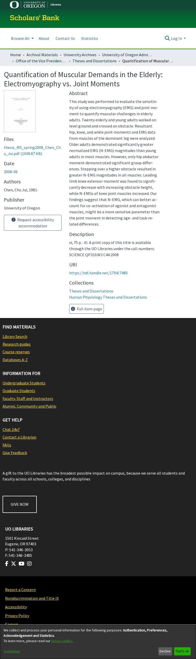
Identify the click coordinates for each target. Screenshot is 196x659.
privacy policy (61, 641)
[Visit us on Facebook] (6, 564)
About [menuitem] (44, 38)
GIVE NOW (20, 504)
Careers (11, 624)
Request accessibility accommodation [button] (35, 222)
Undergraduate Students (24, 382)
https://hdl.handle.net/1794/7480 (98, 272)
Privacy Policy (17, 615)
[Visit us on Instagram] (29, 564)
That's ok (182, 651)
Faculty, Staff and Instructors (28, 398)
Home (15, 54)
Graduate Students (19, 390)
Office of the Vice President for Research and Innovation (41, 60)
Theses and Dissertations (94, 60)
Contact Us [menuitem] (65, 38)
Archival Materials (42, 54)
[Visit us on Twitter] (13, 564)
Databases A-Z (15, 359)
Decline (165, 651)
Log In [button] (177, 38)
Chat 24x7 (11, 429)
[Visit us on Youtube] (21, 564)
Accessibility (16, 606)
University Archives (80, 54)
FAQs (7, 445)
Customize (12, 651)
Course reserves (16, 351)
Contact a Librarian (19, 437)
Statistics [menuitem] (89, 38)
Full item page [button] (89, 308)
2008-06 (11, 171)
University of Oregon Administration (127, 54)
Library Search (15, 336)
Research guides (17, 344)
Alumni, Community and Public (29, 406)
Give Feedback (15, 452)
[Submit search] (167, 38)
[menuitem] (22, 38)
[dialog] (98, 642)
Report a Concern (20, 589)
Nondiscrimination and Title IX (32, 598)
